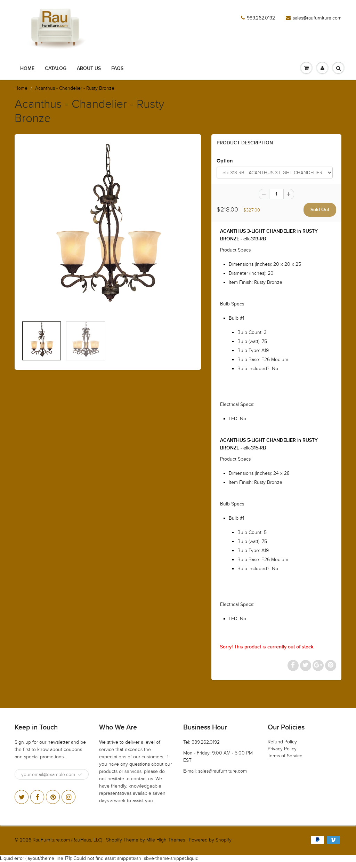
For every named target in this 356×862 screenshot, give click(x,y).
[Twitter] (22, 797)
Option (225, 160)
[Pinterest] (53, 797)
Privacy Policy (282, 749)
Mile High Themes (165, 840)
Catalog (55, 68)
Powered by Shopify (210, 840)
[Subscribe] (80, 774)
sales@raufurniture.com (317, 18)
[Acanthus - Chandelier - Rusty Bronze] (108, 229)
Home (27, 68)
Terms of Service (285, 756)
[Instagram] (68, 797)
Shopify (114, 840)
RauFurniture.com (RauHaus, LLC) (67, 840)
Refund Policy (282, 742)
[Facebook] (37, 797)
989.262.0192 (261, 18)
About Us (89, 68)
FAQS (117, 68)
